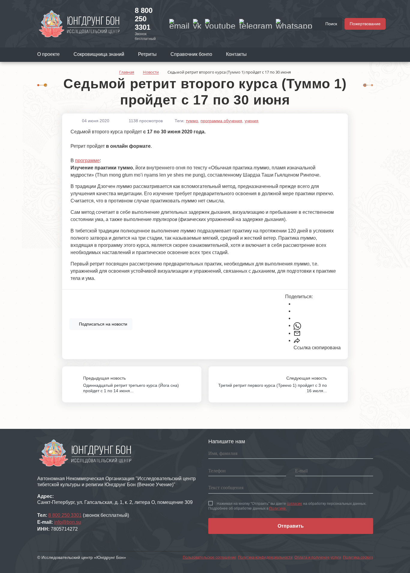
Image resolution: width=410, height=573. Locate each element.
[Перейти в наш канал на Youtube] (220, 24)
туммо (192, 120)
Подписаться (102, 324)
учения (251, 120)
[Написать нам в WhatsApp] (294, 24)
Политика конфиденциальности (265, 557)
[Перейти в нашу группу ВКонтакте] (197, 24)
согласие (294, 504)
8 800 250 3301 (143, 18)
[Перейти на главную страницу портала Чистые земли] (79, 23)
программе (87, 160)
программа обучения (221, 120)
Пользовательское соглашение (209, 557)
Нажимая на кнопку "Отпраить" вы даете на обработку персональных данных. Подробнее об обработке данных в (287, 506)
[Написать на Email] (179, 24)
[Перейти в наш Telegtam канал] (255, 24)
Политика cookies (358, 557)
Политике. (278, 508)
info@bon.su (67, 522)
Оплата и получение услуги (317, 557)
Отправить (291, 526)
